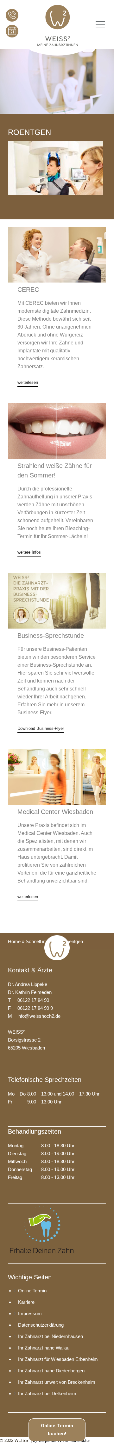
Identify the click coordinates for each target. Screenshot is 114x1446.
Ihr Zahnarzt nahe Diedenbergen (51, 1370)
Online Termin (12, 31)
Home (14, 941)
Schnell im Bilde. (43, 941)
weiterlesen (27, 382)
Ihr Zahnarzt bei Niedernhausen (50, 1336)
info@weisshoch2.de (38, 1016)
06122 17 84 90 (12, 15)
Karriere (26, 1302)
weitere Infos (29, 552)
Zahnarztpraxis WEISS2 (57, 24)
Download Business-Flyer (40, 728)
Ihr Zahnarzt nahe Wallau (43, 1347)
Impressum (30, 1313)
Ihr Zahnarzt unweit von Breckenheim (56, 1382)
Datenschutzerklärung (41, 1325)
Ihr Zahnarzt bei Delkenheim (47, 1393)
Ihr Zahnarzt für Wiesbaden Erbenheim (58, 1359)
